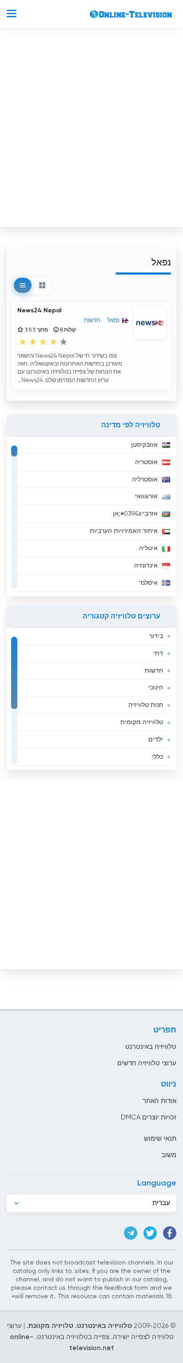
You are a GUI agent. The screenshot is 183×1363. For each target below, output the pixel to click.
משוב (168, 1155)
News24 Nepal (39, 310)
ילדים (155, 740)
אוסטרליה (145, 480)
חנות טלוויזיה (145, 705)
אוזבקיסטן (144, 445)
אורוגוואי (146, 496)
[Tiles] (42, 285)
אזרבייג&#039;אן (135, 514)
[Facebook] (169, 1233)
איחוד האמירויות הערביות (124, 531)
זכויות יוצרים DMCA (148, 1117)
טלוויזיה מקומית (141, 722)
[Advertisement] (91, 129)
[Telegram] (130, 1233)
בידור (156, 636)
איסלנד (148, 583)
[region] (91, 516)
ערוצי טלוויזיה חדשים (146, 1063)
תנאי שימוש (160, 1138)
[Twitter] (150, 1233)
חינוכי (155, 688)
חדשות (154, 671)
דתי (158, 653)
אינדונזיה (146, 566)
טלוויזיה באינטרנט (150, 1047)
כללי (157, 757)
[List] (23, 285)
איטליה (148, 548)
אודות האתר (159, 1101)
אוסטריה (146, 462)
